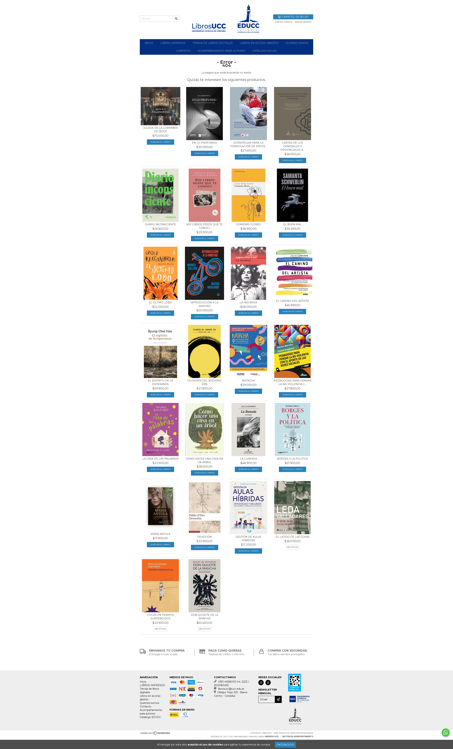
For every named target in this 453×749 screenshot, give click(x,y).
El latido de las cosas (292, 536)
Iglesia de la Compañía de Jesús (160, 129)
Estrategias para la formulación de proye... (248, 144)
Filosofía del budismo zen (204, 382)
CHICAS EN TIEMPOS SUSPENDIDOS (160, 616)
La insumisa (248, 302)
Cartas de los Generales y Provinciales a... (292, 146)
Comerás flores (248, 224)
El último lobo (160, 302)
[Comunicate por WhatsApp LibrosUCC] (445, 732)
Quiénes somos (297, 43)
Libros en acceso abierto (259, 43)
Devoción (204, 536)
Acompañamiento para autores (221, 50)
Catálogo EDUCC (264, 50)
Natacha (248, 380)
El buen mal (292, 224)
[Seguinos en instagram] (261, 682)
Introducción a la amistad (204, 304)
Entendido (285, 744)
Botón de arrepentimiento (297, 736)
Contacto (183, 50)
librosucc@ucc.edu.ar (231, 688)
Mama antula (160, 534)
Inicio (149, 43)
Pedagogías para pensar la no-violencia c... (292, 382)
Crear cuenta (283, 22)
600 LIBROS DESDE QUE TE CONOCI (204, 226)
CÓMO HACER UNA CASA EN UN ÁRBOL (204, 460)
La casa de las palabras (160, 458)
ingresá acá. (272, 736)
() (295, 16)
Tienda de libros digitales (213, 43)
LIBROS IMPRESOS (172, 43)
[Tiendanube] (155, 734)
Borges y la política (292, 458)
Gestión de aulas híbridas (248, 538)
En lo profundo (204, 142)
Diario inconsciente (160, 224)
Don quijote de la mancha (204, 616)
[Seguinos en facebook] (268, 682)
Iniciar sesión (303, 22)
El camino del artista (292, 301)
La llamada (248, 458)
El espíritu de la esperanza (160, 382)
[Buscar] (176, 18)
